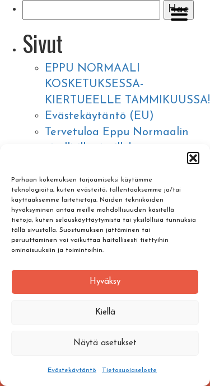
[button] (193, 158)
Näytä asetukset (105, 343)
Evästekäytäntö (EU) (99, 116)
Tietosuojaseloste (129, 370)
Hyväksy (105, 282)
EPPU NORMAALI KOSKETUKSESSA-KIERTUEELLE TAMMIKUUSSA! (127, 84)
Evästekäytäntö (72, 370)
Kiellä (105, 312)
